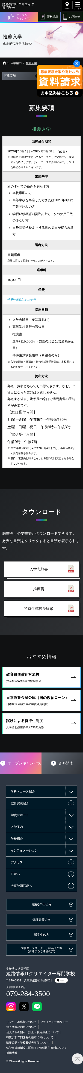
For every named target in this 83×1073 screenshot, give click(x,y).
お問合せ (74, 16)
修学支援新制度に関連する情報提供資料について (36, 1047)
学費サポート (20, 815)
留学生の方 (41, 934)
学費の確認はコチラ (21, 300)
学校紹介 (17, 838)
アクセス (67, 8)
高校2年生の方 (41, 904)
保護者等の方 (41, 919)
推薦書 (38, 589)
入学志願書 (39, 569)
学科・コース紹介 (23, 791)
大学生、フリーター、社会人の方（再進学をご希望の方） (41, 950)
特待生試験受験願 (38, 608)
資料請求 (52, 16)
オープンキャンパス (23, 16)
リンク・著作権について (21, 1022)
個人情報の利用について (21, 1027)
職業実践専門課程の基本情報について (29, 1037)
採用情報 (11, 1052)
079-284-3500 (28, 993)
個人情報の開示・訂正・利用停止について (32, 1032)
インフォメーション (24, 850)
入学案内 (16, 63)
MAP (62, 980)
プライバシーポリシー (54, 1022)
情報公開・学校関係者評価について (28, 1042)
